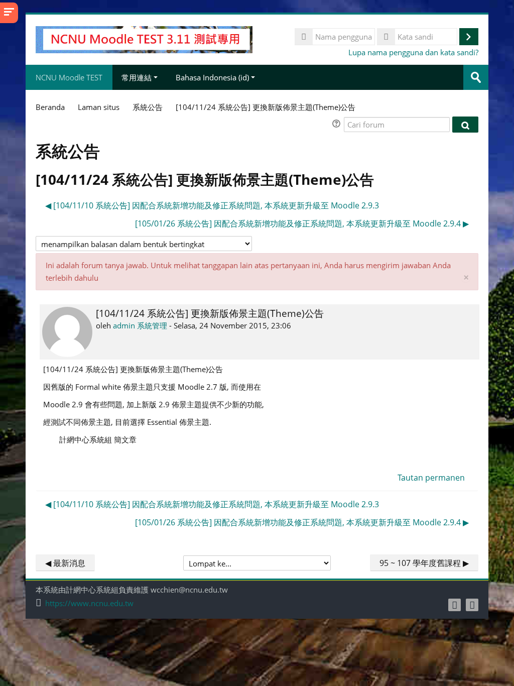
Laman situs (98, 107)
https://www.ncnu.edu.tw (89, 603)
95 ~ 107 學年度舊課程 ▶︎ (424, 562)
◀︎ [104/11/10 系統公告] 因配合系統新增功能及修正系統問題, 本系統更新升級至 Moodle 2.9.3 (212, 205)
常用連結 (136, 77)
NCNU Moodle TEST (69, 77)
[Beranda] (144, 39)
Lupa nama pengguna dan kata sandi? (413, 52)
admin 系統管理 (140, 325)
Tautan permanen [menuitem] (431, 477)
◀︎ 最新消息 (65, 562)
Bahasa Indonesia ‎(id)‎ (212, 77)
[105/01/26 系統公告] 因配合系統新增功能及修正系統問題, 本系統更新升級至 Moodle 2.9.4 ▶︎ (302, 223)
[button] (338, 125)
